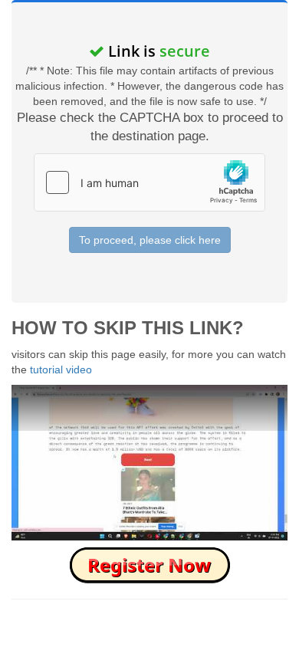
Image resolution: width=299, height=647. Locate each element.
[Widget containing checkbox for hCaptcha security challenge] (149, 182)
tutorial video (61, 369)
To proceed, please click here (150, 240)
